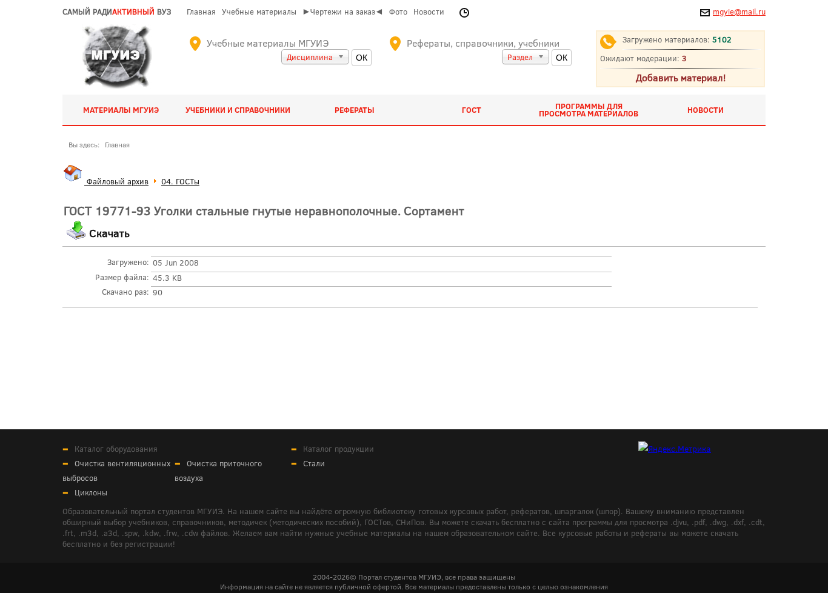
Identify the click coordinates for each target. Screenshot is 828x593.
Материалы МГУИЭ (121, 109)
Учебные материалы (259, 11)
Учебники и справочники (237, 109)
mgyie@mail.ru (739, 11)
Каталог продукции (338, 448)
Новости (428, 11)
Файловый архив (116, 181)
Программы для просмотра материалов (588, 109)
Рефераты (355, 109)
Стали (314, 463)
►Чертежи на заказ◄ (342, 11)
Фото (398, 11)
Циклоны (91, 492)
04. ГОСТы (180, 181)
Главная (201, 11)
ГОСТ (471, 109)
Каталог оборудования (116, 448)
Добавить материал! (681, 77)
